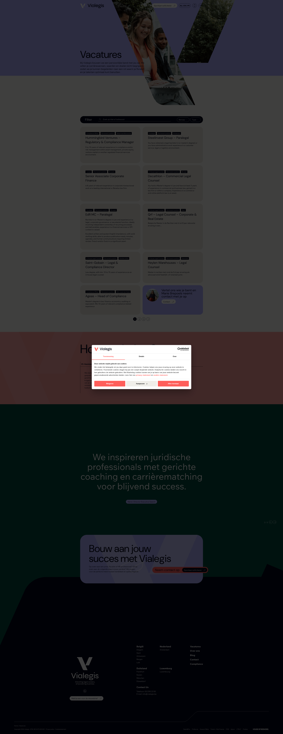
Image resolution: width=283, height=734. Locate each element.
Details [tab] (141, 356)
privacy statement (143, 375)
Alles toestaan (173, 384)
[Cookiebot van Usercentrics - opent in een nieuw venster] (179, 349)
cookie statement (161, 375)
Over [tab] (175, 356)
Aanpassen (140, 384)
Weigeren (109, 384)
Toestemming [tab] (108, 356)
